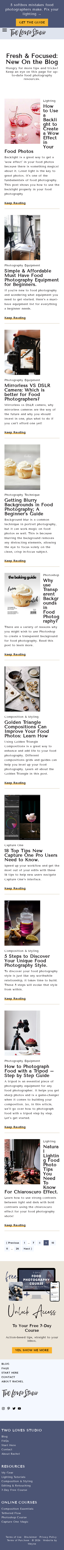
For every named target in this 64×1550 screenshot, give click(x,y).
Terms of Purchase (18, 1540)
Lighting (49, 101)
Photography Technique (22, 495)
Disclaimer (30, 1537)
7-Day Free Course (14, 1490)
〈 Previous (12, 1242)
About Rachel (12, 1381)
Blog (5, 1363)
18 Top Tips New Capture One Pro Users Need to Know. (30, 855)
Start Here (9, 1372)
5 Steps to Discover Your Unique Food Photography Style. (27, 960)
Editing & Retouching (16, 1485)
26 (18, 1248)
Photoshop (51, 575)
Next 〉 (28, 1248)
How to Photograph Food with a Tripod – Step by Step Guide (29, 1071)
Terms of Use (14, 1537)
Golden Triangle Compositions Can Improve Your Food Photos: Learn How (26, 729)
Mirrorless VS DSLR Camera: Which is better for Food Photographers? (27, 392)
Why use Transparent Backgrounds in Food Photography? (51, 601)
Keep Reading (15, 203)
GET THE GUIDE (32, 22)
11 (8, 1248)
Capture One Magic (14, 1521)
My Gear (7, 1472)
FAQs (5, 1368)
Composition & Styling (21, 716)
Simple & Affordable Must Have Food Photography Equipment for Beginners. (31, 277)
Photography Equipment (22, 265)
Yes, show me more (32, 1350)
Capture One (14, 845)
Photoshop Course (14, 1517)
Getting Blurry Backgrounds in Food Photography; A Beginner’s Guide (28, 506)
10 (53, 1242)
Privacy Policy (48, 1537)
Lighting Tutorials (13, 1477)
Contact (8, 1377)
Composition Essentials (17, 1508)
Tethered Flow (11, 1513)
